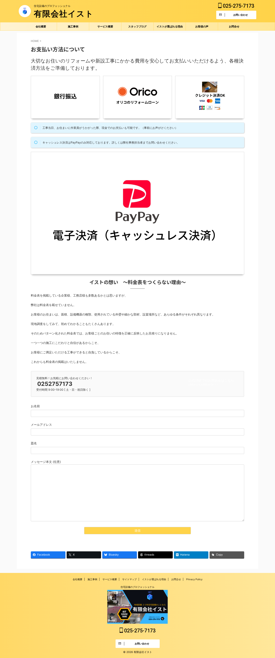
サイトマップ (129, 579)
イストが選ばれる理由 (170, 26)
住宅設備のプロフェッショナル (137, 586)
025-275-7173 (238, 6)
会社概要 (41, 26)
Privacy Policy (194, 579)
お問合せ (234, 26)
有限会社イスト (64, 14)
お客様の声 (201, 26)
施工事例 (73, 26)
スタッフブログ (137, 26)
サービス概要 (105, 26)
